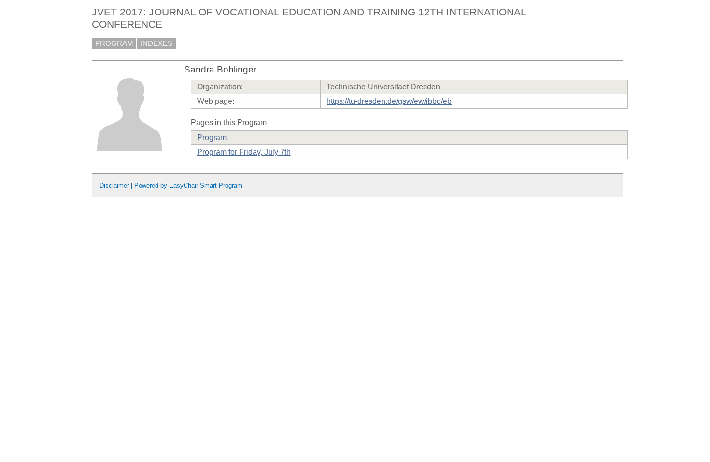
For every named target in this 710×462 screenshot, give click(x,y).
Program (212, 137)
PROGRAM (114, 43)
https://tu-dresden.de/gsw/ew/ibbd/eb (389, 101)
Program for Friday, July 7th (244, 152)
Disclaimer (114, 185)
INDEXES (156, 43)
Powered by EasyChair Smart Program (188, 185)
